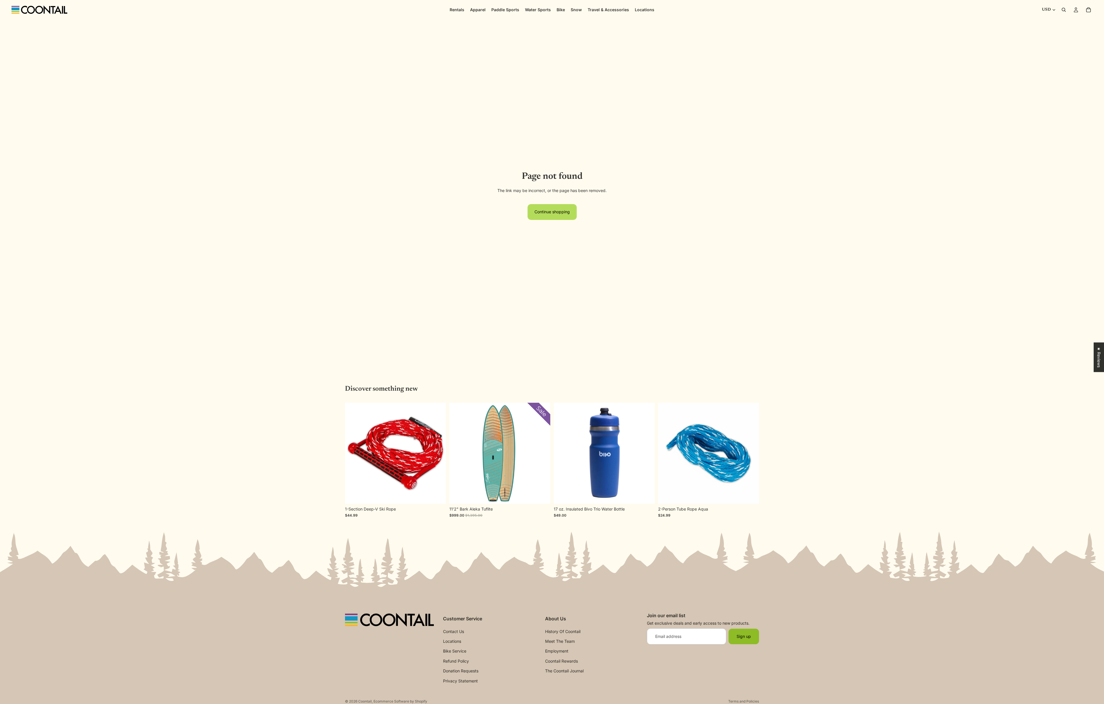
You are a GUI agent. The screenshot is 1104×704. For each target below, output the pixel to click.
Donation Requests (460, 670)
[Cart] (1088, 9)
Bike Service (454, 651)
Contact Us (453, 631)
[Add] (750, 495)
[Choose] (646, 495)
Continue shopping (552, 211)
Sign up (744, 636)
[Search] (1063, 9)
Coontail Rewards (561, 661)
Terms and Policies (743, 701)
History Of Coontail (562, 631)
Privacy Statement (460, 680)
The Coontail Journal (564, 670)
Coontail (365, 701)
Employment (556, 651)
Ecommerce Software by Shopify (400, 701)
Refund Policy (456, 661)
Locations (452, 641)
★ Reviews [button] (1099, 357)
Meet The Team (560, 641)
